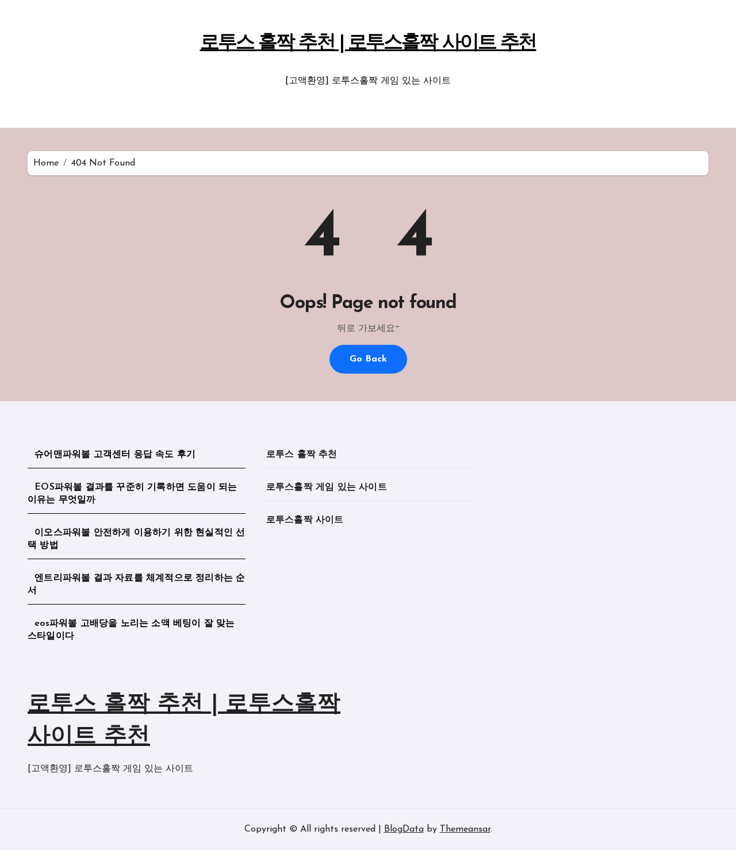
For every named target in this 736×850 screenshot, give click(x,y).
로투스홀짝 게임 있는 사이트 (326, 487)
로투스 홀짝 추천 (302, 454)
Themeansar (465, 829)
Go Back (368, 359)
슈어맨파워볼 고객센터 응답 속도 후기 (114, 454)
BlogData (404, 829)
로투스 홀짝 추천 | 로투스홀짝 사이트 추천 (368, 43)
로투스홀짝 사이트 (305, 520)
